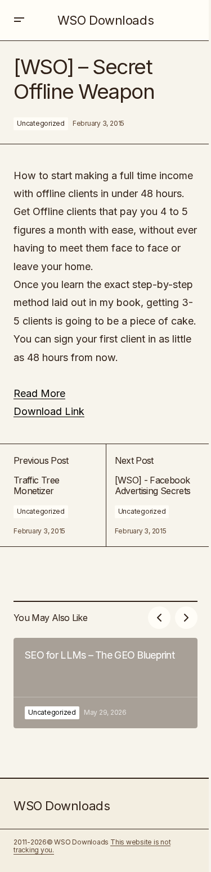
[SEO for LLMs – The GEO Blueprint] (105, 683)
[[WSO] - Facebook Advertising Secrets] (152, 495)
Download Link (49, 411)
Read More (39, 393)
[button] (19, 20)
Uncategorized (41, 123)
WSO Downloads (105, 20)
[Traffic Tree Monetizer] (60, 495)
